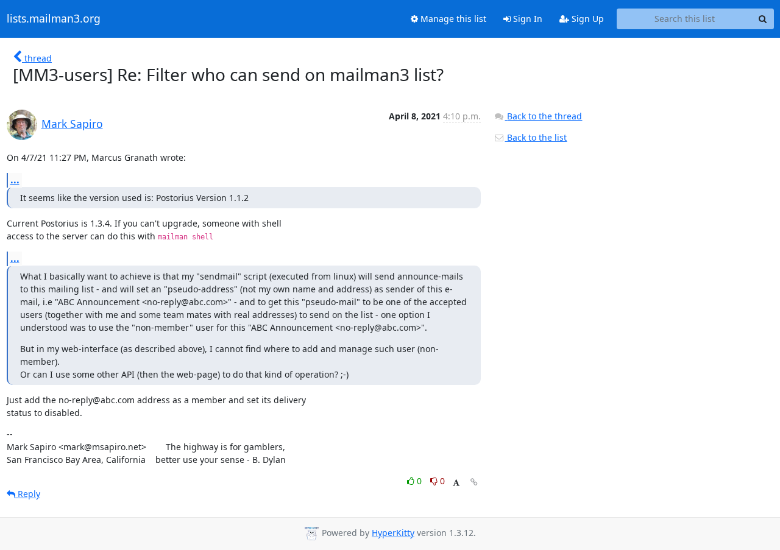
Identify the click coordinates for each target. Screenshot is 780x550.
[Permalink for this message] (474, 482)
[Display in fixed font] (456, 482)
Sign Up (586, 18)
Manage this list (452, 18)
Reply (27, 493)
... (15, 179)
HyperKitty (393, 532)
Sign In (526, 18)
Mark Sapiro (72, 123)
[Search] (763, 19)
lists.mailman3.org (54, 19)
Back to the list (536, 137)
